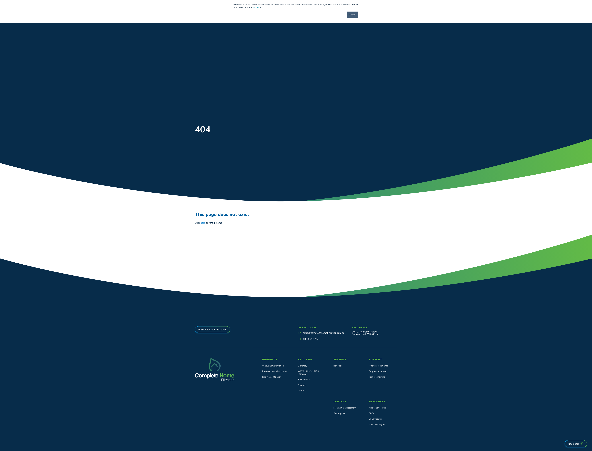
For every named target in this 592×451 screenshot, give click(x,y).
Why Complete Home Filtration (308, 372)
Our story (302, 365)
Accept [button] (352, 14)
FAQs (371, 413)
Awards (302, 385)
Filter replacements (378, 365)
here (203, 223)
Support (375, 359)
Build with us (375, 418)
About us (305, 359)
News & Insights (377, 424)
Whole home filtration (273, 365)
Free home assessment (344, 407)
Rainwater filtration (271, 376)
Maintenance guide (378, 407)
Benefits (339, 359)
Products (269, 359)
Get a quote (339, 413)
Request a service (377, 371)
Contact (340, 401)
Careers (302, 390)
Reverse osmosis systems (274, 371)
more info (256, 7)
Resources (377, 401)
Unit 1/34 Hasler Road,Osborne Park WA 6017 (365, 333)
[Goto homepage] (214, 369)
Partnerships (304, 379)
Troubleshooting (377, 376)
